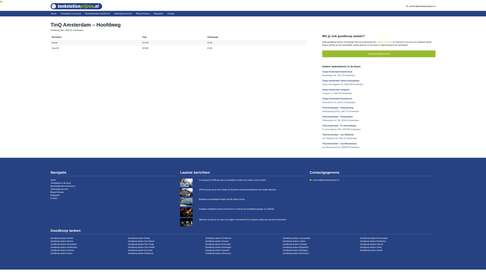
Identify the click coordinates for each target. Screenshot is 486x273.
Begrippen (158, 14)
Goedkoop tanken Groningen (218, 247)
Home (53, 14)
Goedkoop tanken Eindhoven (218, 238)
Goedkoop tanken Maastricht (295, 247)
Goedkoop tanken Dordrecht (140, 253)
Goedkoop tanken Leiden (294, 241)
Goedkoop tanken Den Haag (141, 244)
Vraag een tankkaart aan (379, 54)
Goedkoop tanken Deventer (140, 250)
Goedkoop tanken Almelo (61, 238)
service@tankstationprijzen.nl (422, 6)
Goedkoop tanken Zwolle (371, 250)
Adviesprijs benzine (123, 14)
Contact (171, 14)
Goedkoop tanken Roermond (296, 253)
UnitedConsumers (384, 42)
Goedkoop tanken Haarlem (217, 250)
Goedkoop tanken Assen (61, 253)
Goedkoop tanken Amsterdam (63, 247)
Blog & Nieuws (143, 14)
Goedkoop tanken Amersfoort (63, 244)
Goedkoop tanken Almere (61, 241)
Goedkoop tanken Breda (139, 238)
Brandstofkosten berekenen (97, 14)
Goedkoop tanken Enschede (218, 244)
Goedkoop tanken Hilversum (218, 253)
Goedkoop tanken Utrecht (371, 244)
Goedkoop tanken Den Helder (141, 247)
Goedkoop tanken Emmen (217, 241)
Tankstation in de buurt (71, 14)
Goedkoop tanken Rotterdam (373, 241)
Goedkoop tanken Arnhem (62, 250)
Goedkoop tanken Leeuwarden (296, 238)
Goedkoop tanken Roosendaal (374, 238)
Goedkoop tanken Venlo (371, 247)
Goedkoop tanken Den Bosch (141, 241)
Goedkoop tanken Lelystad (295, 244)
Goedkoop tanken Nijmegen (295, 250)
